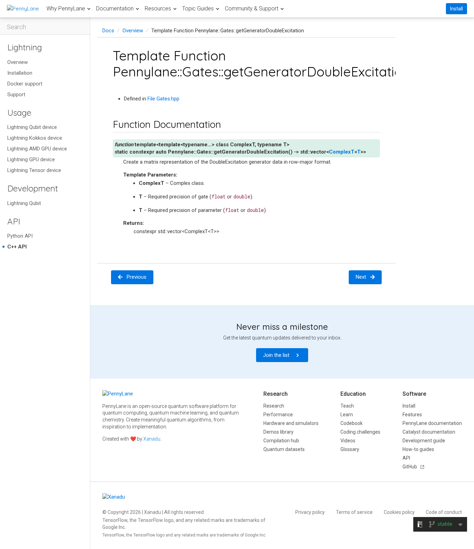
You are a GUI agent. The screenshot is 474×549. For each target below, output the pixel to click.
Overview (17, 62)
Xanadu (151, 439)
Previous (136, 277)
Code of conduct (444, 512)
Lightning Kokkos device (34, 138)
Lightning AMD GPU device (37, 149)
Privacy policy (310, 512)
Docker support (24, 84)
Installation (19, 73)
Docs (108, 30)
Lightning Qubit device (32, 127)
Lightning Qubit (24, 203)
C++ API (17, 247)
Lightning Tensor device (34, 170)
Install (456, 8)
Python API (20, 236)
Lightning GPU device (31, 159)
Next (361, 277)
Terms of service (354, 512)
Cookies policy (399, 512)
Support (16, 94)
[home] (23, 9)
